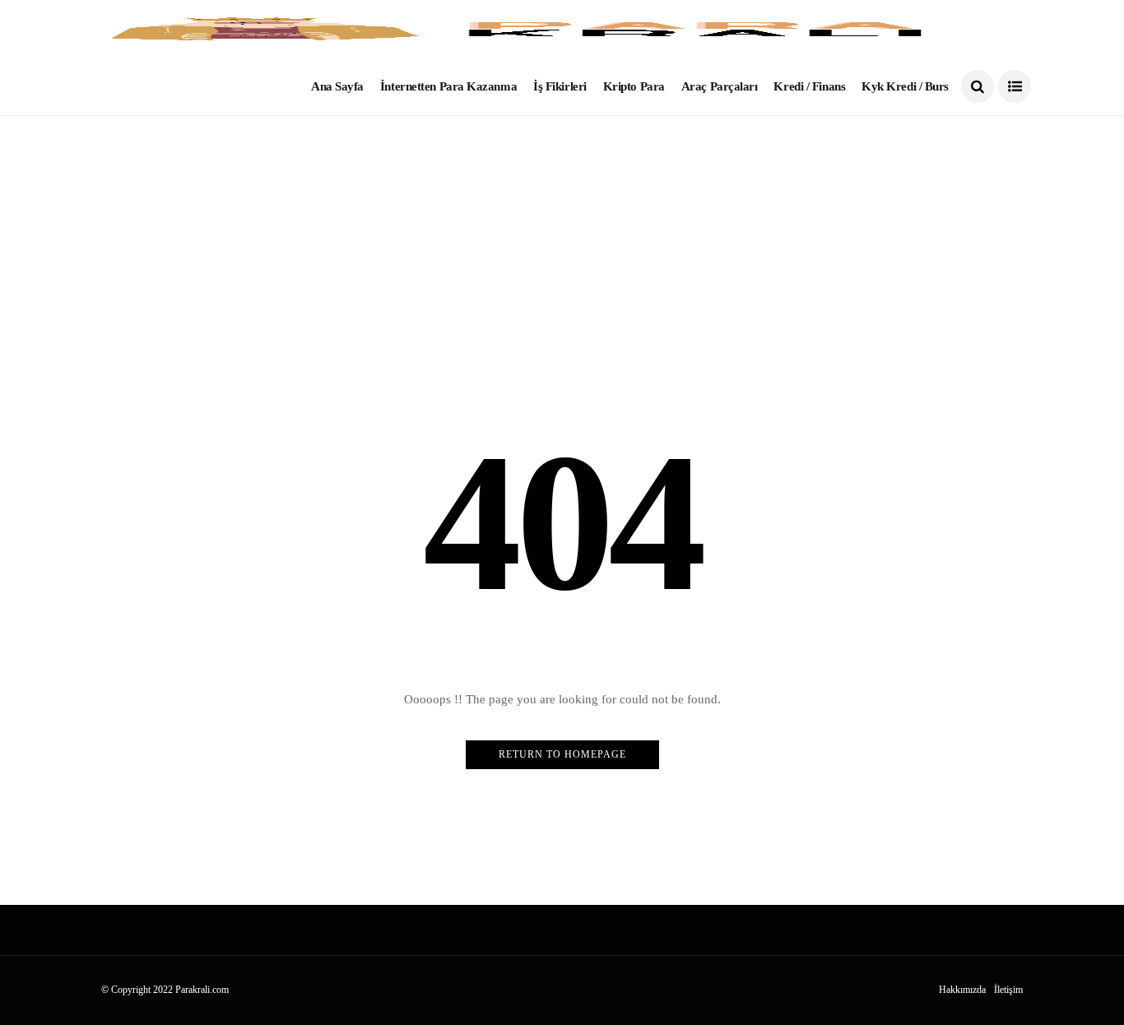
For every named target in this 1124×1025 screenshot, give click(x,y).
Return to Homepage (562, 754)
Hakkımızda (962, 989)
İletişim (1008, 989)
